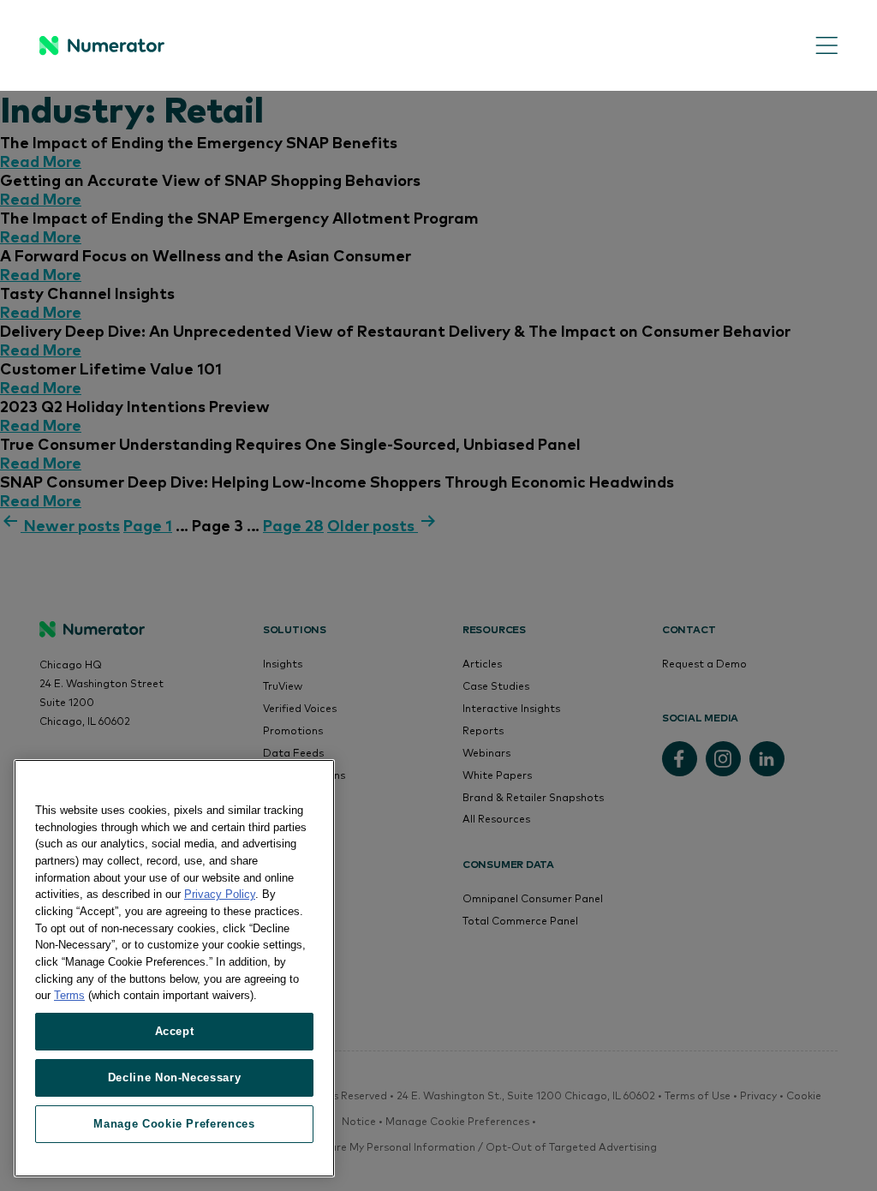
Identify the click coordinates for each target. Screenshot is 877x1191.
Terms (69, 995)
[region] (174, 968)
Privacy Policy (219, 894)
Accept (174, 1031)
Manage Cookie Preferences (173, 1123)
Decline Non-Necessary (175, 1077)
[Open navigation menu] (814, 45)
